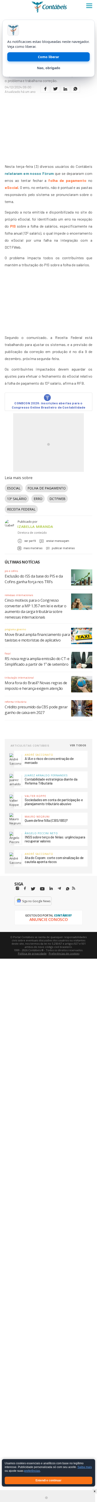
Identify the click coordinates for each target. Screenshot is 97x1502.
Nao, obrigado (48, 68)
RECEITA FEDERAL (21, 509)
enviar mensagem (57, 541)
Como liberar (48, 57)
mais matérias (33, 548)
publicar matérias (63, 548)
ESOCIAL (13, 488)
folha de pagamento (67, 180)
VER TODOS (78, 745)
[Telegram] (59, 889)
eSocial (11, 187)
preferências (32, 1471)
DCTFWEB (57, 498)
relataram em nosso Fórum (29, 173)
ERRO (38, 498)
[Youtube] (42, 889)
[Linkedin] (51, 888)
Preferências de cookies (64, 953)
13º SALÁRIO (17, 498)
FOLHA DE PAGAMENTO (47, 488)
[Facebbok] (25, 888)
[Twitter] (32, 889)
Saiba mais (84, 1467)
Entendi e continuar (48, 1480)
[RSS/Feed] (74, 888)
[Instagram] (17, 888)
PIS (13, 226)
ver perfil (30, 541)
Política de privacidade (32, 953)
